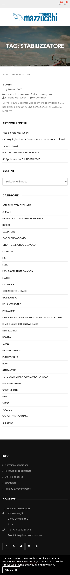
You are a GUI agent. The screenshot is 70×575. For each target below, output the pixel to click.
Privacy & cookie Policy (18, 488)
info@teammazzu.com (28, 535)
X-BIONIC (7, 423)
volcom (7, 409)
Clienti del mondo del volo (19, 244)
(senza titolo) (10, 146)
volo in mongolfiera (15, 416)
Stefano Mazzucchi (16, 97)
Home (5, 74)
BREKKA (6, 225)
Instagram (46, 94)
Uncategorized (11, 383)
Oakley (6, 343)
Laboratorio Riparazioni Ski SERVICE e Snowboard (32, 317)
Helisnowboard (11, 304)
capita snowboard (14, 238)
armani (6, 211)
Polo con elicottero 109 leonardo (20, 152)
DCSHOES (7, 251)
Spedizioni (10, 482)
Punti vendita (10, 357)
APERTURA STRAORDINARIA (16, 205)
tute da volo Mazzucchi (15, 132)
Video (5, 403)
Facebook (11, 94)
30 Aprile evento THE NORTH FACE (21, 159)
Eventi (6, 277)
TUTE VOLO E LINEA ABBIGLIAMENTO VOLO (25, 376)
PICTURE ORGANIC (12, 350)
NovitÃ (6, 337)
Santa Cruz (9, 370)
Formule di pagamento (18, 470)
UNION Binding (10, 390)
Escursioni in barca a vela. (18, 271)
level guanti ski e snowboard (20, 324)
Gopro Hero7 (10, 297)
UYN (4, 396)
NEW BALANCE (10, 330)
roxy (5, 363)
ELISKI (5, 264)
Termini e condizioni (16, 465)
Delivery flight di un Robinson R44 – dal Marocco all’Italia (34, 139)
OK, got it (11, 569)
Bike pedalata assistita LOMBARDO (22, 218)
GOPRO (7, 84)
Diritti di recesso (14, 476)
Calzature (8, 231)
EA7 (4, 258)
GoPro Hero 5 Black (28, 94)
